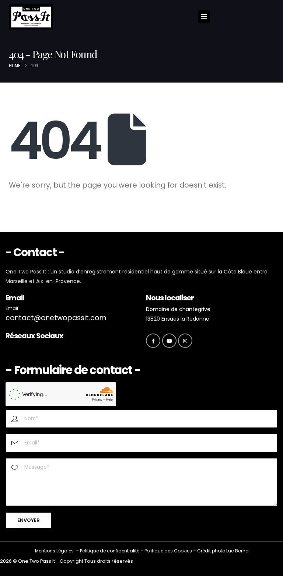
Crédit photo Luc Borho (222, 551)
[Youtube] (169, 341)
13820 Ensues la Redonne (177, 318)
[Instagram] (185, 341)
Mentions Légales (54, 551)
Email (12, 308)
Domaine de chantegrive (178, 309)
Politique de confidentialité (109, 551)
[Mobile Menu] (204, 16)
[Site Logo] (31, 16)
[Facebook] (153, 341)
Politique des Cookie (166, 551)
